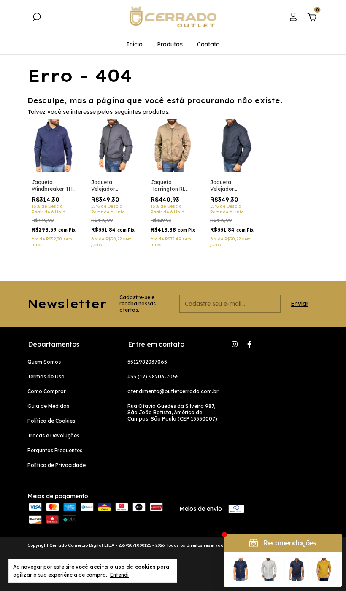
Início (135, 44)
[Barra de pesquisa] (36, 18)
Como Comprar (46, 391)
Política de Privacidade (56, 465)
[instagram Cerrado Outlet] (234, 344)
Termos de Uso (46, 376)
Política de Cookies (51, 421)
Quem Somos (44, 362)
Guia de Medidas (48, 406)
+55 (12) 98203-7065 (153, 376)
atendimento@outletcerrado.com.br (173, 391)
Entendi (119, 575)
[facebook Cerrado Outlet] (249, 344)
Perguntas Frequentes (54, 450)
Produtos (170, 44)
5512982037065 (147, 362)
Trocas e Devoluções (53, 435)
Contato (208, 44)
